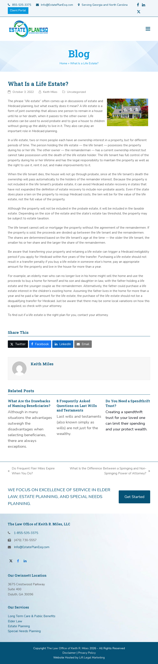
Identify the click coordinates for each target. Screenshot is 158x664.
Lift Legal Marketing (92, 657)
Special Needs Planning (24, 631)
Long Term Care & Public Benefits (31, 616)
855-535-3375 (21, 5)
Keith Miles (50, 92)
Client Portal (18, 10)
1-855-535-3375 (26, 533)
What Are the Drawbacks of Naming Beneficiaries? (29, 403)
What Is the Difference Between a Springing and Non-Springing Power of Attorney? (104, 471)
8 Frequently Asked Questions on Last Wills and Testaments (77, 405)
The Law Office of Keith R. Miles (68, 648)
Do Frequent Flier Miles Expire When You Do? (31, 471)
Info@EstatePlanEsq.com (57, 5)
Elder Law (15, 621)
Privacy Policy (87, 653)
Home (63, 63)
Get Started (134, 496)
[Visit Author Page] (19, 368)
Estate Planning (19, 626)
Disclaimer (69, 653)
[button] (148, 29)
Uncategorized (76, 92)
